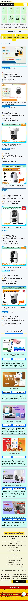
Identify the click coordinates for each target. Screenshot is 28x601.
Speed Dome (16, 37)
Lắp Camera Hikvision (7, 589)
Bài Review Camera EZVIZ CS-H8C (14, 485)
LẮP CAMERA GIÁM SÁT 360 (14, 533)
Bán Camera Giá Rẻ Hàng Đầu (14, 516)
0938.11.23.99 (19, 581)
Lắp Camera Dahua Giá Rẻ (7, 592)
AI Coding (22, 37)
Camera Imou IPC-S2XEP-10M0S (11, 227)
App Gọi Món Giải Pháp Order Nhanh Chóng (14, 355)
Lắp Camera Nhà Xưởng (21, 599)
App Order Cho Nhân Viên (14, 421)
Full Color (25, 35)
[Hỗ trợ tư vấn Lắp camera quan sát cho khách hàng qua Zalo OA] (24, 594)
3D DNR (14, 40)
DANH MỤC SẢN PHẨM (8, 4)
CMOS (4, 37)
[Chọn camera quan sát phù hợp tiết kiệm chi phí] (25, 14)
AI (1, 37)
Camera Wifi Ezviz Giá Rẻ (7, 594)
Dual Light (10, 35)
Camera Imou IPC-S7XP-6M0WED (11, 65)
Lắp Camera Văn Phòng (7, 599)
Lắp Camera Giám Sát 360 (21, 594)
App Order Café (14, 388)
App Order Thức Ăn (14, 453)
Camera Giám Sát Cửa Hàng (21, 596)
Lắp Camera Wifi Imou (21, 592)
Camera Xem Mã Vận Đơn (7, 596)
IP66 (27, 37)
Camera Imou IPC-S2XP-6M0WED (11, 267)
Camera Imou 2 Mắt (14, 31)
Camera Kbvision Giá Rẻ (21, 589)
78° (14, 35)
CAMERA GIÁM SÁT (6, 1)
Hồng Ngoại (18, 35)
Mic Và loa (3, 35)
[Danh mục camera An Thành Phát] (25, 4)
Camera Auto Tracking (6, 43)
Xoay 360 (9, 37)
